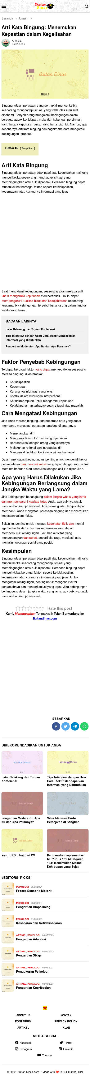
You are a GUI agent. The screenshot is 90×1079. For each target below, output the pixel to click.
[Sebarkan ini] (56, 726)
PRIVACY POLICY (65, 1021)
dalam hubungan (31, 396)
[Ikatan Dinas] (45, 5)
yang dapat (42, 369)
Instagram (26, 1049)
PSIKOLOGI (22, 886)
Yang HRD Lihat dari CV (18, 855)
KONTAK (65, 1015)
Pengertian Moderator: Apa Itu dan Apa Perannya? (38, 346)
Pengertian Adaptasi (31, 939)
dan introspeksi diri (49, 447)
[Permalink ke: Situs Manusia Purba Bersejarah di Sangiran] (68, 803)
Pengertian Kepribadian (33, 987)
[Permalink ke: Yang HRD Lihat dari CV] (22, 840)
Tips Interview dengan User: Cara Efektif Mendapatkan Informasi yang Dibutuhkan (41, 338)
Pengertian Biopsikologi (33, 907)
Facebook (26, 1043)
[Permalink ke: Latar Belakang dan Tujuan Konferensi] (22, 762)
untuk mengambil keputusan (20, 296)
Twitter (68, 1043)
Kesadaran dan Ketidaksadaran (39, 923)
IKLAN (66, 1027)
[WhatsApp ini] (84, 726)
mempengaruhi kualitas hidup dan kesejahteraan (34, 300)
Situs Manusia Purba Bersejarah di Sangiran (63, 820)
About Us (23, 1015)
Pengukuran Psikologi (32, 971)
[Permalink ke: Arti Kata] (5, 42)
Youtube (47, 1055)
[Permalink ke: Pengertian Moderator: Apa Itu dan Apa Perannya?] (22, 803)
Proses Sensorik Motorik (34, 890)
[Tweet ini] (65, 726)
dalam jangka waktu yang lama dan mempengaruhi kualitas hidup (43, 499)
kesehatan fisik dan (60, 523)
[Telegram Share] (75, 726)
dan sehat (30, 537)
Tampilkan (27, 148)
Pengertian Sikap (28, 955)
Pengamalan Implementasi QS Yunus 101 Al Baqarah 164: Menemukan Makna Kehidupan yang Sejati (66, 861)
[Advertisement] (45, 242)
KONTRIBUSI (23, 1021)
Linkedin (68, 1049)
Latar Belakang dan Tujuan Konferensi (30, 329)
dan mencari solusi (33, 464)
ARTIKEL (21, 935)
